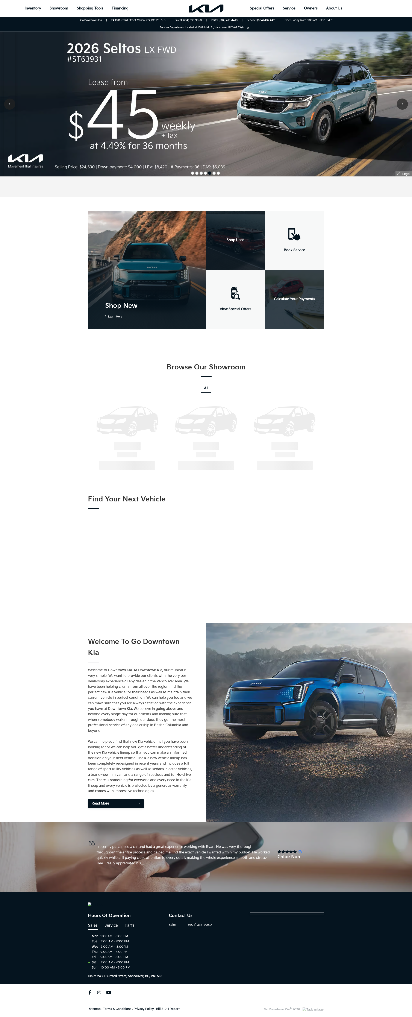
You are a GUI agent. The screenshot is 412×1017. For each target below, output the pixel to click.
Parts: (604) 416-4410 (224, 20)
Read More (100, 803)
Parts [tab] (129, 925)
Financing (120, 8)
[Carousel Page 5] (209, 173)
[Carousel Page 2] (196, 173)
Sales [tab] (93, 925)
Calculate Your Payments (294, 299)
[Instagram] (99, 992)
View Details (113, 465)
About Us (334, 8)
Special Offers (262, 8)
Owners (311, 8)
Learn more (115, 316)
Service (289, 8)
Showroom (59, 8)
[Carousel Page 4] (205, 173)
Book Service (294, 250)
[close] (248, 28)
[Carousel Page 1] (192, 173)
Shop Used (235, 240)
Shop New (121, 306)
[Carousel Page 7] (218, 173)
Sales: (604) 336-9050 (188, 20)
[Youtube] (108, 992)
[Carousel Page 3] (201, 173)
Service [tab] (111, 925)
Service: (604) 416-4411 (261, 20)
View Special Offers (235, 309)
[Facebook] (89, 992)
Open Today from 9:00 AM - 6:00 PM (307, 20)
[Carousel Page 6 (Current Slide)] (214, 173)
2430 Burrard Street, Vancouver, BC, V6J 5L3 (138, 20)
